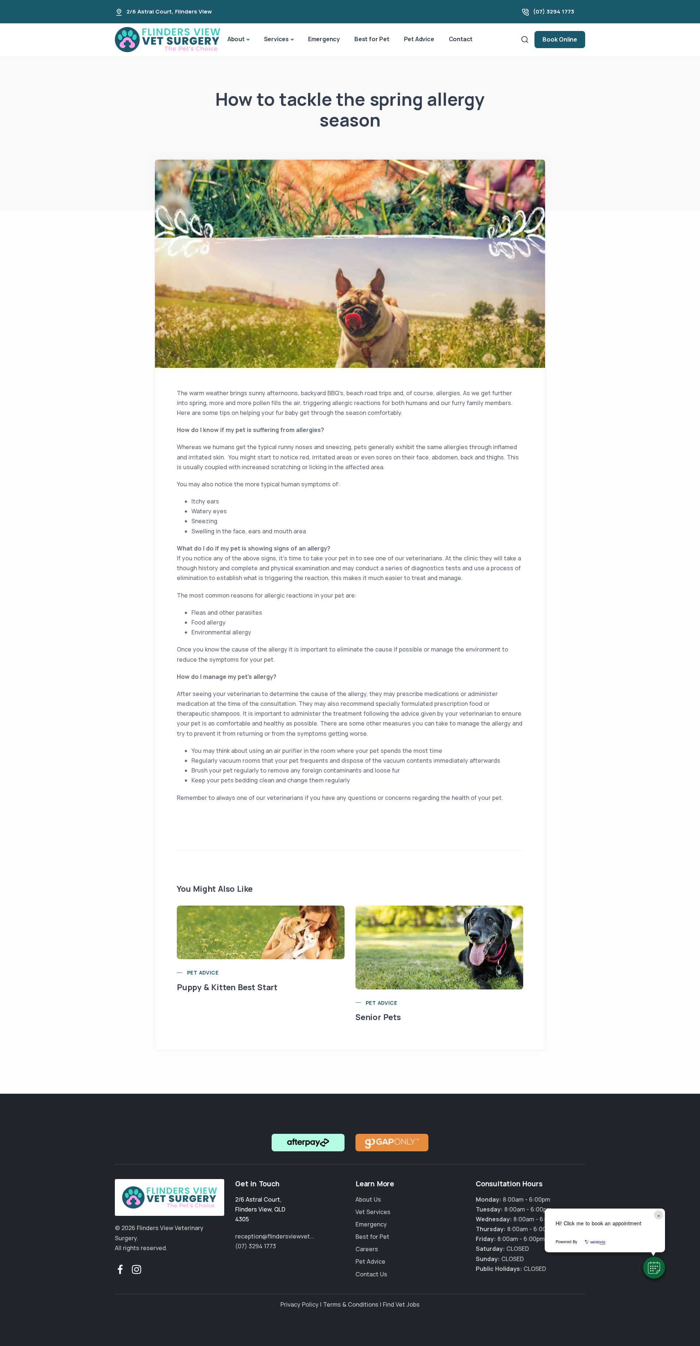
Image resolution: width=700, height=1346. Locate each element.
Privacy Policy (299, 1304)
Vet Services (372, 1212)
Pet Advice (419, 39)
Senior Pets (378, 1017)
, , (260, 1209)
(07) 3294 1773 (553, 11)
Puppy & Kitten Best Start (227, 987)
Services (276, 39)
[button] (654, 1268)
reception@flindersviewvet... (274, 1236)
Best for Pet (371, 39)
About (236, 39)
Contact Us (371, 1274)
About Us (368, 1199)
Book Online (559, 39)
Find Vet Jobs (401, 1304)
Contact (461, 39)
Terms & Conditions (350, 1304)
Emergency (324, 39)
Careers (366, 1249)
